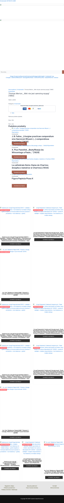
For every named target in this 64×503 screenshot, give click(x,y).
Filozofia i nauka (43, 77)
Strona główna (12, 89)
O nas (52, 76)
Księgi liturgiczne (15, 76)
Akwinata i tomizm (33, 77)
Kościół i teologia (23, 77)
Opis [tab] (13, 113)
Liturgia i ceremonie (12, 77)
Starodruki (23, 76)
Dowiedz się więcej (19, 143)
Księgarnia (36, 76)
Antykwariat (29, 76)
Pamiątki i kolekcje (45, 76)
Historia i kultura (53, 77)
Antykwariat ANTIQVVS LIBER (8, 1)
